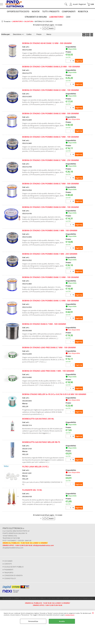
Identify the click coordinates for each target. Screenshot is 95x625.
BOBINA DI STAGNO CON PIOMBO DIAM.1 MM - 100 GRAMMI (49, 230)
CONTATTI (8, 564)
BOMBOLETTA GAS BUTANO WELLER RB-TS (41, 442)
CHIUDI (93, 613)
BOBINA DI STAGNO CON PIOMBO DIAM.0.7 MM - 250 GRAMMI (50, 160)
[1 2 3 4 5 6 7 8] (70, 225)
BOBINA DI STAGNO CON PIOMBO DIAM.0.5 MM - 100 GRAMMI (50, 90)
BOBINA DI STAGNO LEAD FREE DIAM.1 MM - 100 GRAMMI (48, 371)
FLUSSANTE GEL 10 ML (32, 490)
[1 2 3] (70, 201)
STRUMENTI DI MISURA (36, 16)
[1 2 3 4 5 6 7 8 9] (70, 155)
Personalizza (33, 621)
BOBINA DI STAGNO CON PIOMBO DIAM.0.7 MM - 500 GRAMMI (50, 183)
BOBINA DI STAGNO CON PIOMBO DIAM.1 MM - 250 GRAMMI (49, 254)
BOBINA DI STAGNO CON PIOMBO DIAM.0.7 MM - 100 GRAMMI (50, 137)
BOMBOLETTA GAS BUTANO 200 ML (38, 418)
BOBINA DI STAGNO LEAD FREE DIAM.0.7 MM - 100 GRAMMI (49, 347)
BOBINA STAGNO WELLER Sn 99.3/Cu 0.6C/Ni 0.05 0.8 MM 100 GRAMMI (54, 394)
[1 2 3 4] (70, 61)
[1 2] (70, 178)
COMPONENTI (68, 11)
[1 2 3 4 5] (70, 436)
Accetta (62, 621)
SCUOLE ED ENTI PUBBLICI (14, 567)
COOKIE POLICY (69, 615)
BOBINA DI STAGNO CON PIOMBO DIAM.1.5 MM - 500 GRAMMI (50, 300)
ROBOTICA (83, 11)
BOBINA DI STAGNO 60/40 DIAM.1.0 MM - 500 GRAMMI (47, 43)
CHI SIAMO (8, 561)
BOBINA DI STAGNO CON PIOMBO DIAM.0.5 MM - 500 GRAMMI (50, 113)
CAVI (68, 16)
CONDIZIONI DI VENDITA (13, 575)
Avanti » (51, 28)
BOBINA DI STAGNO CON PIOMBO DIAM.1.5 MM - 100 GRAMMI (50, 277)
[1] (70, 84)
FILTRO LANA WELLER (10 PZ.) (35, 466)
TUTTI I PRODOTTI (50, 11)
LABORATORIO (56, 16)
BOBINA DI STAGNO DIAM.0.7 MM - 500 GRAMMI (44, 324)
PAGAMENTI (8, 569)
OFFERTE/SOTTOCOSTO (18, 11)
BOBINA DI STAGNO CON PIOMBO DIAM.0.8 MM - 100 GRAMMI (50, 207)
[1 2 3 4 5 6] (70, 508)
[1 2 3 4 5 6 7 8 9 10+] (70, 248)
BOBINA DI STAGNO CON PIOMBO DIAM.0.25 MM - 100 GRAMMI (51, 66)
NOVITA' (36, 11)
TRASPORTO (8, 572)
